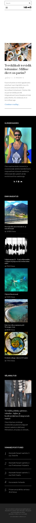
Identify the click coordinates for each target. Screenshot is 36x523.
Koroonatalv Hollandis (17, 482)
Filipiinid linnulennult (11, 294)
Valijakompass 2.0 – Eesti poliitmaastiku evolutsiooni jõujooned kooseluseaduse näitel (17, 261)
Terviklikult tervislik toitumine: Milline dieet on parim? (18, 69)
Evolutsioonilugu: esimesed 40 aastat (16, 358)
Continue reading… (12, 104)
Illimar (12, 78)
